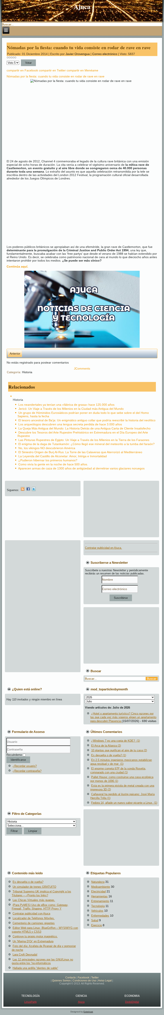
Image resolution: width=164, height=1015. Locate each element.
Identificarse (18, 759)
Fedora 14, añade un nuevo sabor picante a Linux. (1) (124, 802)
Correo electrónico (105, 54)
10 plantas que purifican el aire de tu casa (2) (119, 750)
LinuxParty (30, 1001)
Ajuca (82, 6)
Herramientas (99, 896)
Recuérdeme (14, 754)
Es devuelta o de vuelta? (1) (108, 755)
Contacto (70, 977)
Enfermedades (100, 915)
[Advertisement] (84, 213)
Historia (27, 372)
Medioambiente (100, 886)
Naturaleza (97, 881)
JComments (82, 368)
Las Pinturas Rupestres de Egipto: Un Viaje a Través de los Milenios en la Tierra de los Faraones (83, 440)
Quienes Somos (61, 980)
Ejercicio (96, 925)
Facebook (83, 977)
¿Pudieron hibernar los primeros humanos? (47, 460)
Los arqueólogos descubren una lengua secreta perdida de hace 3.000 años (70, 424)
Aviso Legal (105, 980)
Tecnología (98, 906)
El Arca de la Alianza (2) (106, 745)
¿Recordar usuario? (25, 766)
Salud (94, 920)
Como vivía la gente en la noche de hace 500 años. (53, 464)
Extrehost (88, 1012)
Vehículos (97, 910)
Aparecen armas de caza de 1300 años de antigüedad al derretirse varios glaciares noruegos (81, 468)
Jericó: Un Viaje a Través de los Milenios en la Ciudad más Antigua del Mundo (71, 408)
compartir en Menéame (82, 70)
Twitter (95, 977)
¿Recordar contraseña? (27, 770)
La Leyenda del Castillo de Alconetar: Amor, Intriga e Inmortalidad (62, 456)
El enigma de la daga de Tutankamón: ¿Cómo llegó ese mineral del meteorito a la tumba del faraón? (86, 444)
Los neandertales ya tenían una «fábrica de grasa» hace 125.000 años (66, 404)
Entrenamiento (100, 901)
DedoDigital (132, 1001)
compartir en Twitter (52, 70)
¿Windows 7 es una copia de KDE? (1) (115, 740)
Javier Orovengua (78, 54)
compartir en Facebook (22, 70)
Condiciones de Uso (84, 980)
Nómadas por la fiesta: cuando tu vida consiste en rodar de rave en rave (79, 47)
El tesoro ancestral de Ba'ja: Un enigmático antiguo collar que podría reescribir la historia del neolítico (86, 420)
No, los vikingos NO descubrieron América (46, 448)
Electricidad (98, 891)
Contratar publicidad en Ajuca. (103, 547)
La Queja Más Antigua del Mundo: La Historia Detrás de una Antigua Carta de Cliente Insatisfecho (84, 428)
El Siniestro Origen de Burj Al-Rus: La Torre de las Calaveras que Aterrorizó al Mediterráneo (80, 452)
